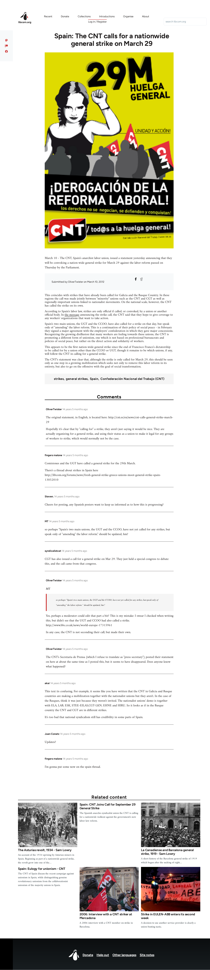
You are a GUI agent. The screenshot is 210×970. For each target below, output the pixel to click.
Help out (103, 955)
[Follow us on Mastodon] (6, 40)
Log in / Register (97, 21)
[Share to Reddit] (141, 279)
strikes (59, 379)
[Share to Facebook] (135, 279)
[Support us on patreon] (6, 46)
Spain (94, 379)
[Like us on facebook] (6, 51)
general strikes (77, 379)
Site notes (147, 955)
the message (72, 315)
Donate (88, 955)
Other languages (124, 955)
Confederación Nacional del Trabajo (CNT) (132, 379)
